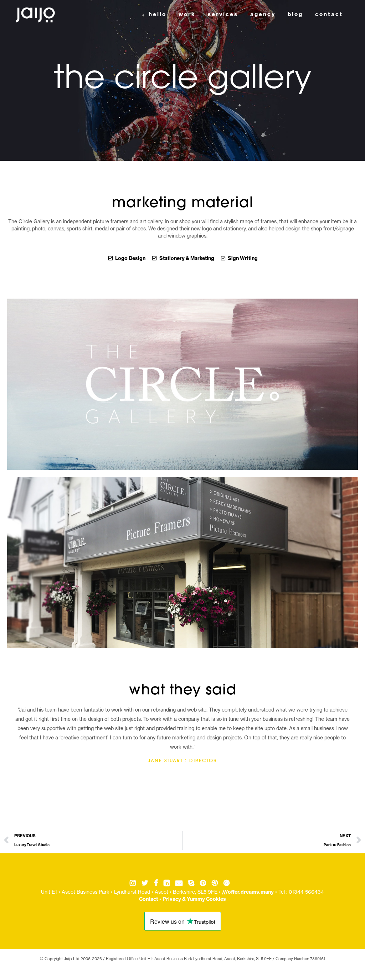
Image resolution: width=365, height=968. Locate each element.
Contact (148, 899)
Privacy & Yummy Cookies (194, 899)
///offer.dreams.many (248, 892)
